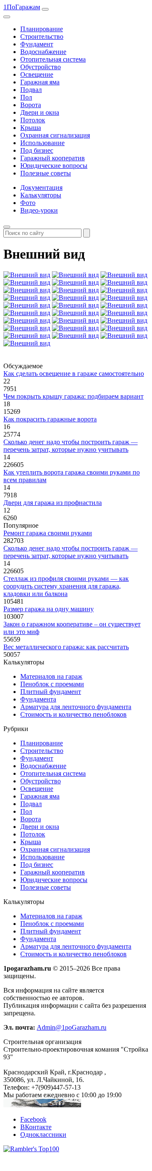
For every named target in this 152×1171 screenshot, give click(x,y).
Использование (42, 142)
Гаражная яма (40, 82)
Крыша (30, 127)
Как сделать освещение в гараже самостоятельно (73, 373)
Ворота (30, 104)
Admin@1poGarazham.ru (71, 1027)
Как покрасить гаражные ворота (50, 419)
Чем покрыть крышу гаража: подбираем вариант (73, 396)
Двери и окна (39, 112)
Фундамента (38, 699)
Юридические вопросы (53, 165)
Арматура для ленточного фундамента (75, 706)
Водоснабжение (43, 51)
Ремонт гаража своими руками (47, 533)
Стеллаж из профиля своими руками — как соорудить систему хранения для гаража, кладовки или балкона (66, 586)
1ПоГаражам (21, 7)
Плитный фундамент (50, 691)
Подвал (31, 89)
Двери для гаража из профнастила (52, 502)
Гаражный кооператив (52, 158)
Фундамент (36, 44)
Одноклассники (43, 1134)
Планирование (41, 28)
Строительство (41, 36)
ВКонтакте (36, 1127)
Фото (27, 202)
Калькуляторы (40, 195)
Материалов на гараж (51, 676)
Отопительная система (53, 59)
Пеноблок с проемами (52, 684)
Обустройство (40, 66)
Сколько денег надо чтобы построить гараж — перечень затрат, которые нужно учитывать (70, 445)
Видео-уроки (39, 210)
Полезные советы (45, 173)
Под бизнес (36, 150)
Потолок (32, 120)
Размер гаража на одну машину (48, 608)
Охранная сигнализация (55, 135)
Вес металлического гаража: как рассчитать (66, 646)
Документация (41, 187)
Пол (26, 97)
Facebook (33, 1119)
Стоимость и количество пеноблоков (73, 714)
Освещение (36, 74)
